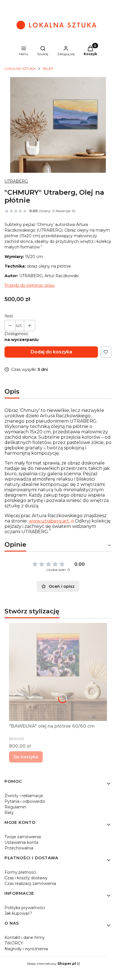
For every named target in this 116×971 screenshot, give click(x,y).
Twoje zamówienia (23, 836)
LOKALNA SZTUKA (20, 68)
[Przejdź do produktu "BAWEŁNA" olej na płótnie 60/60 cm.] (58, 672)
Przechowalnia (19, 848)
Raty (9, 812)
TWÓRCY (14, 943)
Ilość (9, 316)
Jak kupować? (18, 913)
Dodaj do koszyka (51, 352)
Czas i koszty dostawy (26, 877)
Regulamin (15, 806)
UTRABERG (16, 181)
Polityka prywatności (25, 907)
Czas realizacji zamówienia (30, 883)
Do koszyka (26, 756)
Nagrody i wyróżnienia (26, 948)
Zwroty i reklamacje (24, 795)
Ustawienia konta (21, 842)
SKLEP (48, 68)
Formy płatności (20, 872)
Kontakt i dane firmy (25, 937)
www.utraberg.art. (49, 521)
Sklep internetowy (51, 963)
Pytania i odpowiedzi (25, 801)
